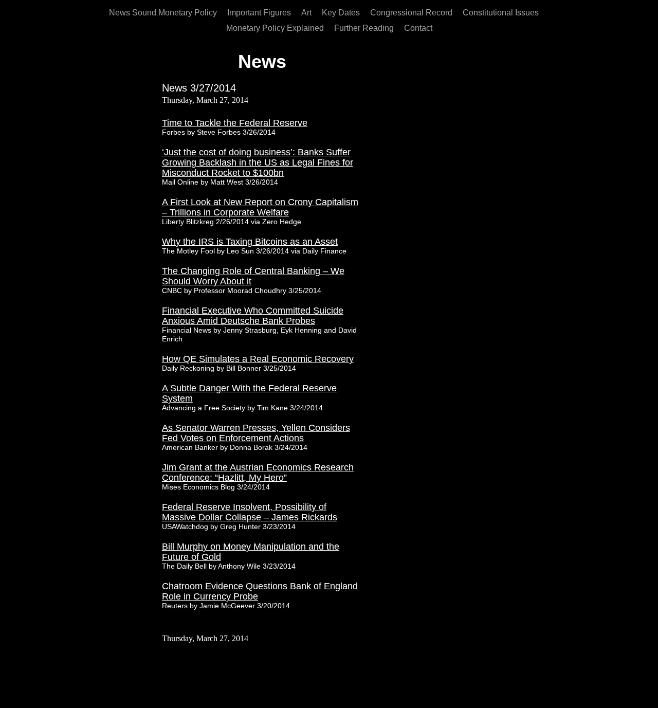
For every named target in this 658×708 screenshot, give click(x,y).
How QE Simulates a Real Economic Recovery (258, 359)
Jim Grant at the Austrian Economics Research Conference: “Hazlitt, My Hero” (258, 472)
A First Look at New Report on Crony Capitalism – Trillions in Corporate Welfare (260, 207)
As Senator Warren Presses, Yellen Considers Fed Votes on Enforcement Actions (256, 433)
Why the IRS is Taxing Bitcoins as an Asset (250, 242)
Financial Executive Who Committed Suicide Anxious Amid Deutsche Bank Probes (252, 315)
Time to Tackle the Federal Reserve (234, 123)
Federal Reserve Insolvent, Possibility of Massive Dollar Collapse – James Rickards (249, 512)
